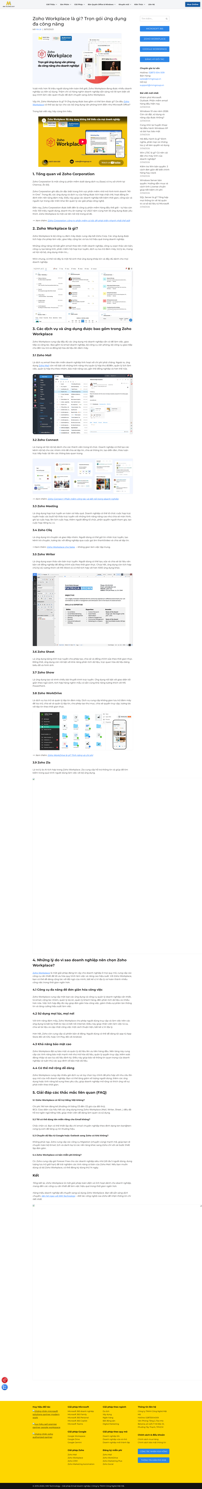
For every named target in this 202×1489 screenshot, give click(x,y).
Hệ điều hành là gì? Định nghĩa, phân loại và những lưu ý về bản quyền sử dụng (154, 142)
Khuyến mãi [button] (124, 4)
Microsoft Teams (75, 1424)
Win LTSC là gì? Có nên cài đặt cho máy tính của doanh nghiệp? (154, 155)
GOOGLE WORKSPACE (154, 49)
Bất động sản (109, 1421)
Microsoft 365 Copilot (77, 1421)
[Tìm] (166, 18)
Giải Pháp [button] (78, 4)
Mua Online (192, 4)
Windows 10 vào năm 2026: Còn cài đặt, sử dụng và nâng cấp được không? (154, 114)
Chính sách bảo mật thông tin (152, 1442)
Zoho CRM (73, 1461)
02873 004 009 (156, 72)
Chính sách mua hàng (148, 1439)
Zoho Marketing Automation (81, 1464)
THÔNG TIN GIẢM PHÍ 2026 (153, 1460)
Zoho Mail (44, 365)
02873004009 (152, 1418)
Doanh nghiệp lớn (111, 1436)
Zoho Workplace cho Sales (61, 547)
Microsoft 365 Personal (78, 1418)
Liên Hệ (151, 4)
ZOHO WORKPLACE (155, 39)
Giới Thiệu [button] (50, 4)
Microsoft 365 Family (77, 1414)
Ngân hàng (108, 1418)
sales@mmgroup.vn (150, 79)
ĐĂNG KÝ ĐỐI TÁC (154, 59)
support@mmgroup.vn (152, 85)
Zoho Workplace (41, 973)
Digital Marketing (111, 1424)
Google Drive (74, 1439)
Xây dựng (107, 1414)
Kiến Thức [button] (138, 4)
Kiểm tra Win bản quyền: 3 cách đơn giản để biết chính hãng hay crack (154, 169)
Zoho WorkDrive (110, 1458)
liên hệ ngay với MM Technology (58, 1196)
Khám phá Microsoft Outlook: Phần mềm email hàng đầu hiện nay (154, 100)
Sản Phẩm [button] (64, 4)
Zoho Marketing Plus (112, 1461)
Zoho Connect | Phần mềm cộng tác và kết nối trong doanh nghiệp (83, 499)
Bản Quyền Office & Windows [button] (100, 4)
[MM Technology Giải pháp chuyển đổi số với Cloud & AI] (9, 4)
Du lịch (106, 1411)
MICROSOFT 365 (154, 28)
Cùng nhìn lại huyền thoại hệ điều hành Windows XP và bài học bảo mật (154, 128)
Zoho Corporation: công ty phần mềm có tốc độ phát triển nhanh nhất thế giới (89, 220)
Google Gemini (75, 1442)
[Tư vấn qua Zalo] (4, 1391)
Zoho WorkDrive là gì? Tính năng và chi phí (70, 755)
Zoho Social (108, 1464)
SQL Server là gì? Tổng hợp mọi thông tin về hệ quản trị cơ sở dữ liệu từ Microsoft (154, 200)
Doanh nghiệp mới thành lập (116, 1442)
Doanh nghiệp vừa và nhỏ (115, 1439)
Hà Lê (38, 29)
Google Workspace (76, 1436)
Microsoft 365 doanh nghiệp (81, 1411)
